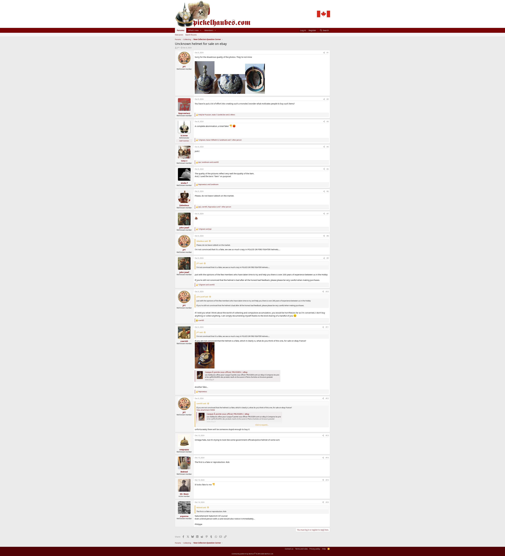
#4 (328, 147)
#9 (328, 258)
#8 (328, 236)
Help (324, 549)
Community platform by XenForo (252, 554)
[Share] (324, 52)
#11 (327, 327)
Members (208, 30)
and (208, 184)
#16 (327, 502)
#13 (327, 435)
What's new (193, 30)
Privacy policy (314, 549)
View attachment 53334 (205, 410)
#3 (328, 121)
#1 (328, 52)
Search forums (191, 35)
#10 (327, 291)
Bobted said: (201, 507)
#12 (327, 398)
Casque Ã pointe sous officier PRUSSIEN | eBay (226, 372)
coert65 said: (201, 403)
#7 (328, 214)
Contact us (289, 549)
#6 (328, 191)
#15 (327, 480)
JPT (178, 47)
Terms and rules (301, 549)
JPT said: (199, 263)
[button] (201, 30)
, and (208, 162)
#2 (328, 99)
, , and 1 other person (220, 140)
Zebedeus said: (202, 241)
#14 (327, 458)
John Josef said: (202, 296)
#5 (328, 169)
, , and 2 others (216, 115)
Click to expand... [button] (261, 425)
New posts (179, 35)
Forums (180, 30)
